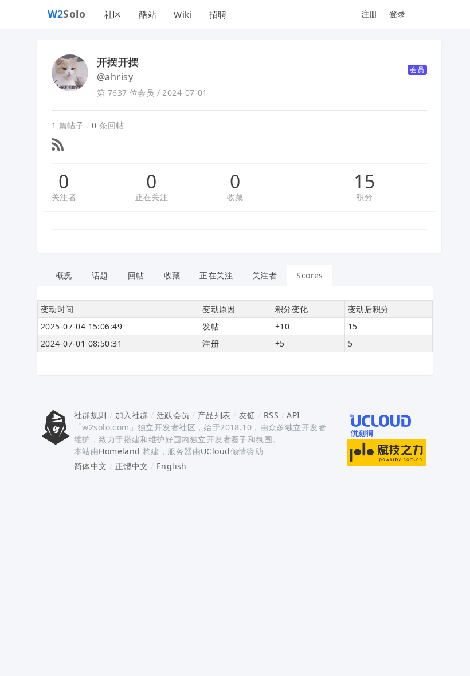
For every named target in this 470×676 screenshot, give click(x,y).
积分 (364, 196)
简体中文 (90, 466)
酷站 (147, 14)
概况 (64, 275)
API (293, 415)
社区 (113, 14)
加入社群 (131, 415)
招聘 (218, 14)
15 (364, 181)
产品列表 (214, 415)
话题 (100, 275)
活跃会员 (173, 415)
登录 (397, 14)
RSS (271, 415)
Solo (67, 14)
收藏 (235, 196)
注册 (369, 14)
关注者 (64, 196)
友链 (247, 415)
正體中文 (131, 466)
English (171, 466)
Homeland (119, 451)
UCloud (215, 451)
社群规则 (90, 415)
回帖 (136, 275)
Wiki (183, 14)
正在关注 (152, 196)
